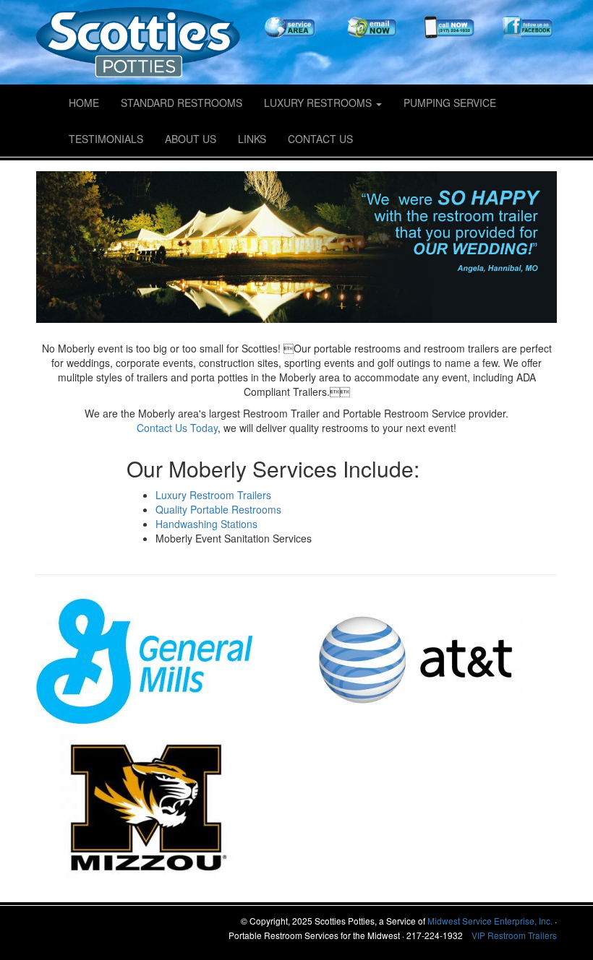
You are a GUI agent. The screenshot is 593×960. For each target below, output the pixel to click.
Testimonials (106, 138)
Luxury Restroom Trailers (213, 495)
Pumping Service (450, 102)
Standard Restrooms (181, 102)
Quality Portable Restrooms (218, 509)
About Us (190, 138)
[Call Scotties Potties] (448, 28)
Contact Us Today (177, 427)
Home (84, 102)
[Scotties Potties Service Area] (291, 28)
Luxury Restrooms (319, 102)
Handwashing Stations (206, 523)
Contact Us (320, 138)
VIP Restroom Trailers (514, 935)
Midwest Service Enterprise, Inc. (490, 920)
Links (252, 138)
